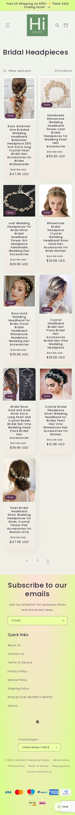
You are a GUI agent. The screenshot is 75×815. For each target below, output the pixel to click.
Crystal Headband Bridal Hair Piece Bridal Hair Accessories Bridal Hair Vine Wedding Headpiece (56, 333)
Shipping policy (61, 765)
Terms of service (38, 765)
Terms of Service (20, 662)
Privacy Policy (17, 671)
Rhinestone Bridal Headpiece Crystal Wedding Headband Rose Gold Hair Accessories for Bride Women (55, 237)
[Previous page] (27, 560)
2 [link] (48, 560)
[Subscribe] (63, 620)
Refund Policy (17, 680)
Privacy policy (16, 765)
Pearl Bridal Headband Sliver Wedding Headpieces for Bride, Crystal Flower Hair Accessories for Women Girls (19, 520)
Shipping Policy (18, 688)
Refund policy (61, 760)
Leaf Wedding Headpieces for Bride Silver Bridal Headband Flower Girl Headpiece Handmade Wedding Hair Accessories (19, 238)
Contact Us (16, 654)
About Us (14, 645)
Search (13, 706)
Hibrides (21, 760)
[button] (7, 25)
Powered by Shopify (38, 760)
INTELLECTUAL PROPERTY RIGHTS (30, 697)
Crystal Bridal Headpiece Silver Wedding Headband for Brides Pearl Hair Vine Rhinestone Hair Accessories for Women (55, 420)
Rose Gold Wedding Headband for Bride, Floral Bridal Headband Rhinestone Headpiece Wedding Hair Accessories (19, 329)
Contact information (39, 771)
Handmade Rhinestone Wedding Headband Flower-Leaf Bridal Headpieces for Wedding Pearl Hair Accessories (56, 131)
